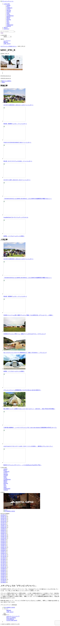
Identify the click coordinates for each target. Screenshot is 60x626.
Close (2, 32)
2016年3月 (3, 574)
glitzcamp (8, 10)
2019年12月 (3, 535)
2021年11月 (3, 519)
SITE (7, 21)
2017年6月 (3, 561)
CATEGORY (7, 4)
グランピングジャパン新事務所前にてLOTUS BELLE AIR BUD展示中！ (22, 390)
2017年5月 (3, 562)
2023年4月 (3, 515)
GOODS (8, 11)
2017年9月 (3, 557)
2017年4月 (3, 564)
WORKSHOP (9, 25)
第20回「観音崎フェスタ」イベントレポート (15, 123)
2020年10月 (3, 527)
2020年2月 (3, 531)
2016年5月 (3, 571)
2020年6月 (3, 528)
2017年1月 (3, 565)
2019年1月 (3, 545)
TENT (8, 22)
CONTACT (6, 28)
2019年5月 (3, 541)
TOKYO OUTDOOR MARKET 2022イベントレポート (17, 142)
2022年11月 (3, 516)
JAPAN (8, 14)
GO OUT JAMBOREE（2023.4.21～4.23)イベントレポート (18, 105)
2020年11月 (3, 525)
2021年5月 (3, 524)
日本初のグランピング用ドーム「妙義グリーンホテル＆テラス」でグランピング (25, 333)
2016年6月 (3, 570)
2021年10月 (3, 521)
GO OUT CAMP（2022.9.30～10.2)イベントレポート (17, 180)
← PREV (3, 82)
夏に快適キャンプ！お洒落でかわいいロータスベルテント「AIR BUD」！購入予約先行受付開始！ (29, 408)
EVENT (8, 9)
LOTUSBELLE (10, 619)
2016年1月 (3, 577)
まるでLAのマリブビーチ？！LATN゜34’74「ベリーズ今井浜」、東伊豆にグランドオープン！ (28, 446)
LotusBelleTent (10, 15)
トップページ (7, 40)
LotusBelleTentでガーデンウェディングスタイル (16, 217)
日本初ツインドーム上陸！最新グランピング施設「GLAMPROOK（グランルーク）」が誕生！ (28, 315)
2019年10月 (3, 538)
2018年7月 (3, 551)
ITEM (7, 13)
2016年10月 (3, 567)
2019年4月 (3, 542)
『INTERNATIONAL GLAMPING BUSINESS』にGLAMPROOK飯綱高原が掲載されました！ (28, 198)
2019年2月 (3, 544)
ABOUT (6, 27)
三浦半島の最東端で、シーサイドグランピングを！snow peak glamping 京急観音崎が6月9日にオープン (30, 427)
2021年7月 (3, 522)
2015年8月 (3, 582)
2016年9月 (3, 568)
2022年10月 (3, 518)
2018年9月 (3, 548)
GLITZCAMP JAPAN (11, 620)
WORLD (8, 26)
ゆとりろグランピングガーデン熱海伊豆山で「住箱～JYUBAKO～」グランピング (25, 352)
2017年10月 (3, 556)
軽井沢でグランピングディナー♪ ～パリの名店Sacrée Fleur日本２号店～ (22, 465)
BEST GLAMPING (11, 617)
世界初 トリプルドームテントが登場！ (14, 236)
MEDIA (8, 17)
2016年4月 (3, 573)
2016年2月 (3, 576)
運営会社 (6, 42)
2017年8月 (3, 559)
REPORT (8, 19)
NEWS (8, 18)
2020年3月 (3, 530)
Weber (7, 23)
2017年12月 (3, 554)
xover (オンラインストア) (12, 616)
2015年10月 (3, 579)
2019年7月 (3, 539)
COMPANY (9, 7)
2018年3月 (3, 553)
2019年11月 (3, 536)
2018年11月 (3, 547)
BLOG (8, 6)
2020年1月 (3, 533)
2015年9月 (3, 580)
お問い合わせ (7, 43)
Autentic (8, 5)
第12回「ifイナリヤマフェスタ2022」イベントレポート (18, 161)
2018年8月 (3, 550)
